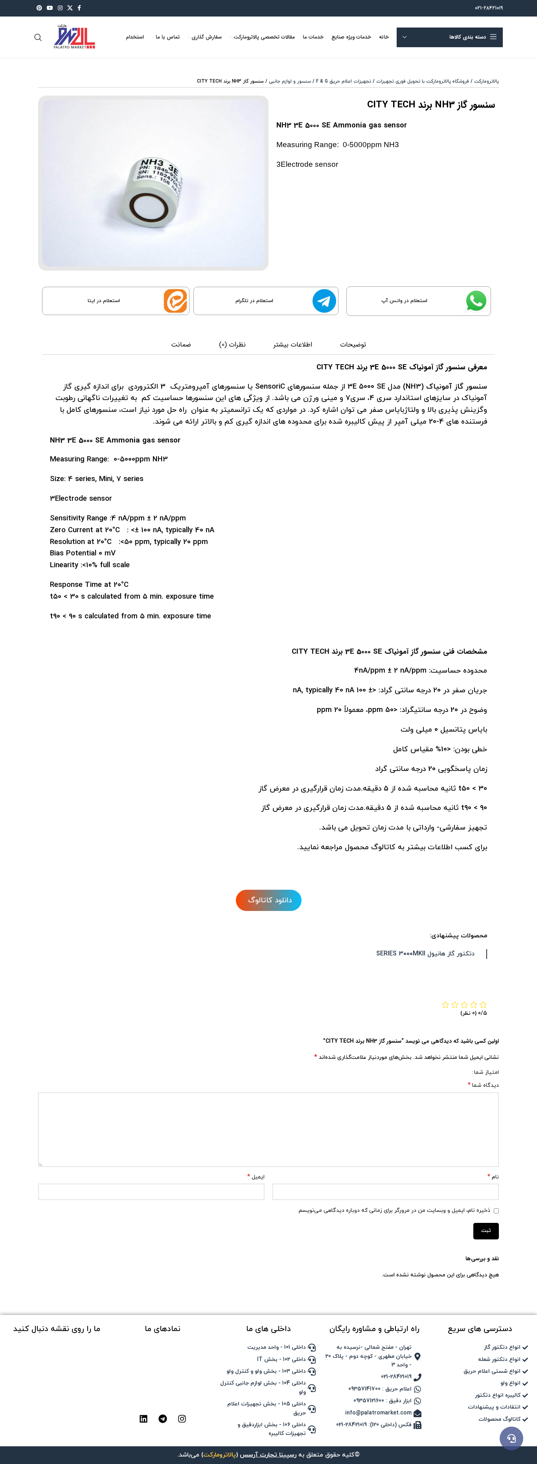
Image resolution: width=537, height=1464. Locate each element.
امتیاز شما (486, 1072)
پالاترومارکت (486, 81)
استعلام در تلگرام (254, 300)
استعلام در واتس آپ (404, 300)
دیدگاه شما (483, 1085)
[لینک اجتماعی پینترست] (39, 8)
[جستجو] (38, 37)
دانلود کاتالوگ (269, 900)
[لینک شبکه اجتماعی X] (70, 8)
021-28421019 (489, 8)
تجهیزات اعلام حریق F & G (343, 81)
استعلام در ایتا (104, 300)
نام (493, 1177)
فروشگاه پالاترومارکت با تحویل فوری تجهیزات (422, 81)
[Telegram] (162, 1418)
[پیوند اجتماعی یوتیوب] (49, 8)
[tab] (353, 345)
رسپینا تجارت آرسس (268, 1455)
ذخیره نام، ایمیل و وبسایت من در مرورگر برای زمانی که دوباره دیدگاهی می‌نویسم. (394, 1210)
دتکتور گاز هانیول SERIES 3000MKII (425, 954)
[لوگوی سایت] (73, 37)
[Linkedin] (143, 1418)
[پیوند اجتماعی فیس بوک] (79, 8)
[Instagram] (182, 1418)
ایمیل (256, 1177)
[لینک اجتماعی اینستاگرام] (60, 8)
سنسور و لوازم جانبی (290, 81)
